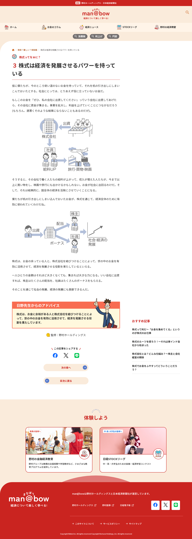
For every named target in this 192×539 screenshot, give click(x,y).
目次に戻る (66, 381)
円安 (114, 36)
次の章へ (66, 367)
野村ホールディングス (82, 505)
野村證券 (106, 505)
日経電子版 (125, 505)
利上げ (98, 36)
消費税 (81, 36)
